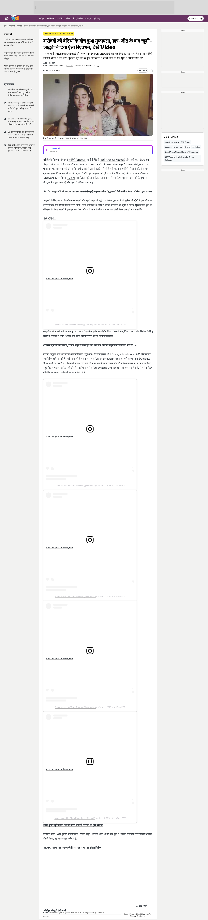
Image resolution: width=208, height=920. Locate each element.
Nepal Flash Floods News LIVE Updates (181, 152)
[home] (15, 18)
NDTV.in (194, 18)
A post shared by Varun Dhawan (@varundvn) (75, 485)
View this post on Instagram (59, 278)
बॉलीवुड (41, 18)
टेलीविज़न (50, 18)
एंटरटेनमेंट (70, 66)
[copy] (151, 70)
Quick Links (170, 136)
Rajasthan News (172, 142)
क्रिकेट (187, 147)
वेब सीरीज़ (60, 18)
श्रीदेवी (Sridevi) (77, 159)
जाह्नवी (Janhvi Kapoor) (112, 159)
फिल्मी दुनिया (196, 147)
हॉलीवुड (88, 18)
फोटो (68, 18)
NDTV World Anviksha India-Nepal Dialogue (179, 158)
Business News (171, 147)
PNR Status (185, 142)
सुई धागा (71, 177)
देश (181, 147)
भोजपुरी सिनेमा (78, 18)
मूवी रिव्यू (97, 18)
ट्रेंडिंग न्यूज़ (9, 84)
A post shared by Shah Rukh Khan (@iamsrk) (74, 818)
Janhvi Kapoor (75, 325)
